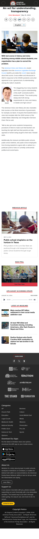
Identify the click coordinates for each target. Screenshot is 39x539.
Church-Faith (6, 412)
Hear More (34, 295)
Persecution (23, 425)
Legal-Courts (6, 419)
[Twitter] (19, 361)
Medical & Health (7, 422)
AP (3, 409)
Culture (22, 412)
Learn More (7, 482)
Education (5, 415)
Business (22, 409)
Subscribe (19, 356)
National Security (7, 425)
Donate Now (8, 503)
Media (22, 419)
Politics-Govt (6, 429)
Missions (22, 422)
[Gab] (24, 361)
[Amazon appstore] (8, 460)
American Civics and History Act (15, 68)
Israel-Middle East (26, 415)
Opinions (5, 435)
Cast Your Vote (20, 284)
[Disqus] (19, 179)
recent (24, 73)
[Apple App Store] (8, 449)
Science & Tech (7, 432)
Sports (22, 432)
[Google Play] (9, 454)
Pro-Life (22, 429)
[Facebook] (14, 361)
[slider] (20, 300)
